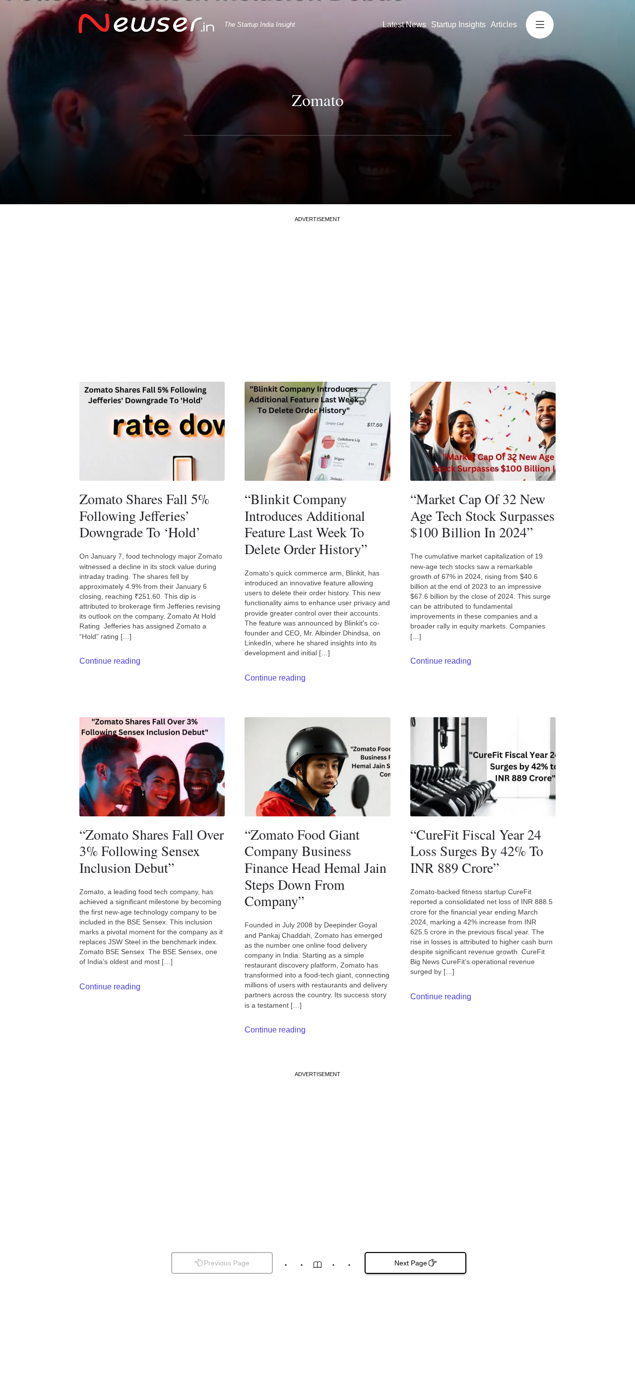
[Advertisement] (317, 292)
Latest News (404, 24)
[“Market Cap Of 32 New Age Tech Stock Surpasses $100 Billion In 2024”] (483, 431)
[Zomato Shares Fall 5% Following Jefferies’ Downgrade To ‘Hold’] (152, 431)
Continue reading (109, 661)
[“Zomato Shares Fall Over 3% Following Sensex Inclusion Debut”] (152, 766)
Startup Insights (458, 24)
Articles (504, 24)
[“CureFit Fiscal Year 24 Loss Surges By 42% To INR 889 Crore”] (483, 766)
